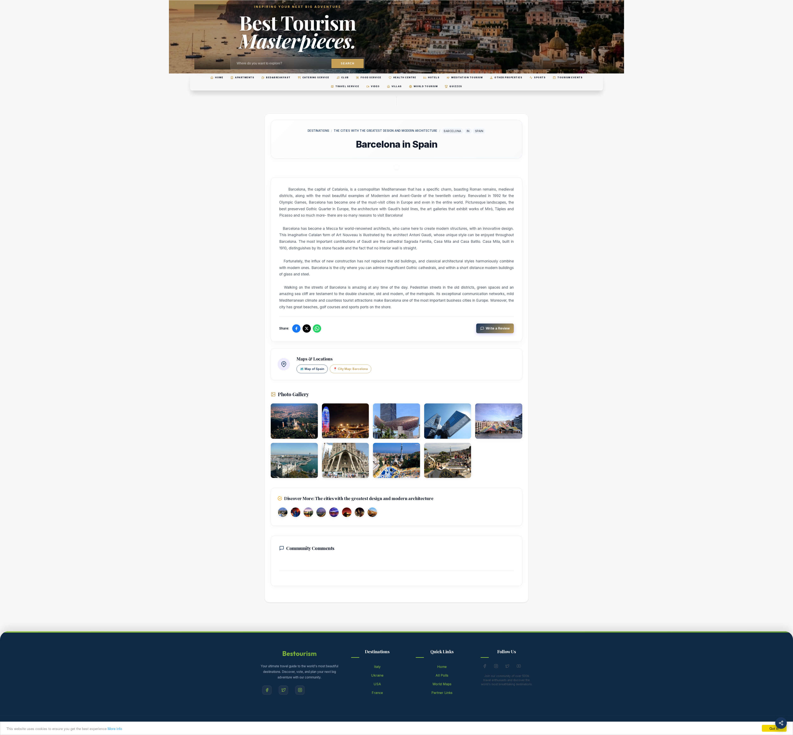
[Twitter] (283, 690)
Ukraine (377, 675)
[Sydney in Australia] (347, 513)
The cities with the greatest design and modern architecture (385, 130)
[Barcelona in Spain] (283, 513)
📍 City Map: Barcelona (350, 369)
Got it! (774, 728)
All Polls (442, 675)
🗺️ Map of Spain (312, 369)
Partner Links (441, 693)
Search (347, 63)
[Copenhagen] (372, 513)
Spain (479, 131)
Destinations (318, 130)
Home (442, 667)
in (468, 131)
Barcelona (452, 131)
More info (115, 728)
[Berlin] (359, 513)
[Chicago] (334, 513)
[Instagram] (300, 690)
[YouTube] (519, 667)
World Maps (441, 684)
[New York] (295, 513)
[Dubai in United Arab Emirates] (321, 513)
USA (377, 684)
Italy (377, 667)
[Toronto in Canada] (308, 513)
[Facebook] (267, 690)
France (377, 693)
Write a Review (498, 328)
